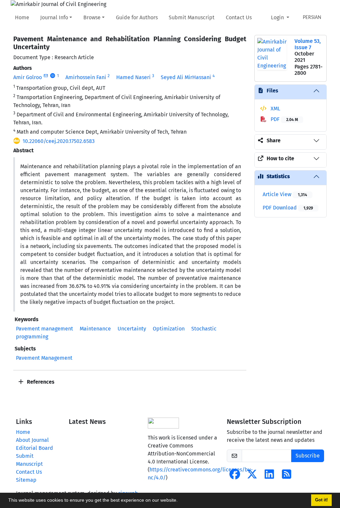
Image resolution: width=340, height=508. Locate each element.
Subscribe (308, 455)
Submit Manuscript (191, 17)
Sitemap (26, 480)
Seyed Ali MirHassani (186, 77)
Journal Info (54, 17)
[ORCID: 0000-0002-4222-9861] (52, 75)
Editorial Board (34, 448)
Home (22, 17)
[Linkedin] (269, 476)
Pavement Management (44, 358)
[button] (180, 501)
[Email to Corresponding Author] (45, 75)
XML (274, 108)
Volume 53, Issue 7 (308, 44)
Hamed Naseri (133, 77)
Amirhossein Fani (85, 77)
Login (278, 17)
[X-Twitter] (252, 476)
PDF (283, 119)
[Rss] (287, 476)
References (40, 382)
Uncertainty (132, 328)
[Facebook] (235, 476)
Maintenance (95, 328)
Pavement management (44, 328)
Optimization (169, 328)
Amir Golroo (27, 77)
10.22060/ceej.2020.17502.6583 (59, 141)
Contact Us (239, 17)
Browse (92, 17)
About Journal (32, 440)
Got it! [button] (321, 500)
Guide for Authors (137, 17)
